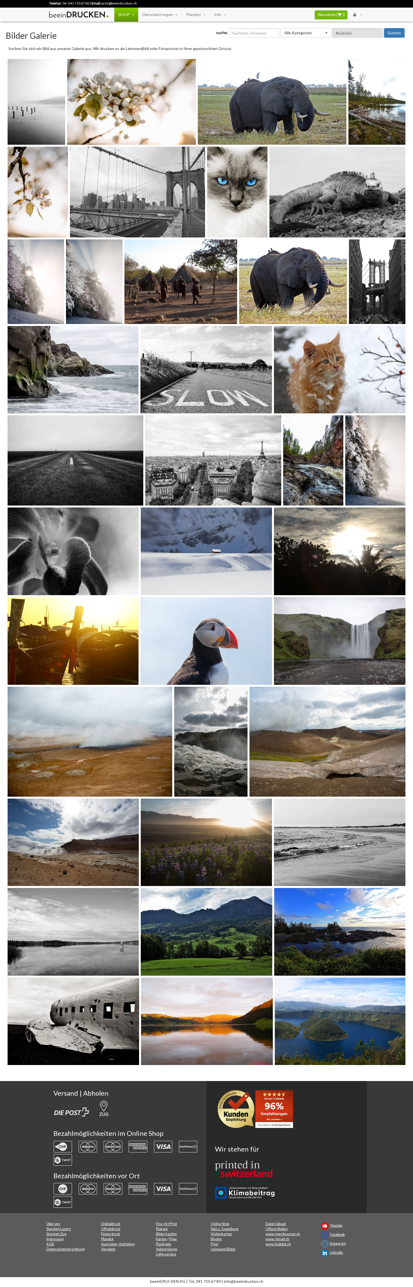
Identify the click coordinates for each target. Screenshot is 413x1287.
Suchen (394, 32)
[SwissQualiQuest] (257, 1110)
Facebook (337, 1234)
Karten (161, 1239)
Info (217, 14)
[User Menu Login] (358, 15)
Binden (216, 1239)
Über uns (53, 1224)
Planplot (193, 14)
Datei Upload (276, 1224)
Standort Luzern (58, 1229)
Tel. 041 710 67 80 (75, 3)
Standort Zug (56, 1234)
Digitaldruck (111, 1224)
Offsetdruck (110, 1229)
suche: (222, 32)
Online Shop (220, 1224)
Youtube (336, 1225)
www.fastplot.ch (278, 1244)
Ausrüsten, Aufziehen (118, 1244)
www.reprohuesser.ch (283, 1234)
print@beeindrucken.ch (119, 3)
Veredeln (108, 1249)
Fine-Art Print (166, 1224)
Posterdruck (110, 1234)
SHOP (124, 14)
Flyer (173, 1239)
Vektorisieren (166, 1249)
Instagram (338, 1243)
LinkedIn (336, 1252)
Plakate (162, 1229)
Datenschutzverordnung (65, 1249)
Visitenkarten (221, 1234)
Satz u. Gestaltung (225, 1229)
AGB (50, 1244)
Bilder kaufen (166, 1234)
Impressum (55, 1239)
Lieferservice (166, 1254)
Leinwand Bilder (223, 1249)
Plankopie (163, 1244)
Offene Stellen (277, 1229)
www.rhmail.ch (277, 1239)
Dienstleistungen (157, 14)
